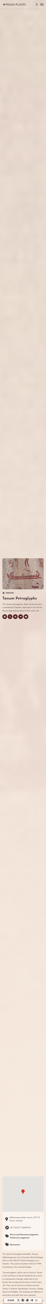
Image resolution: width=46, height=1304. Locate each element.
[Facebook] (4, 616)
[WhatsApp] (27, 1300)
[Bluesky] (26, 616)
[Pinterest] (15, 616)
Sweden (10, 593)
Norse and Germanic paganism (24, 1234)
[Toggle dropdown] (36, 4)
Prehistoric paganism (19, 1237)
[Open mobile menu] (42, 4)
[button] (23, 1191)
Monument (15, 1244)
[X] (10, 616)
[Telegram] (20, 616)
